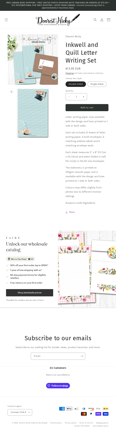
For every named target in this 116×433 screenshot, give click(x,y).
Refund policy (56, 423)
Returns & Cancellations (58, 375)
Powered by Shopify (39, 423)
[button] (6, 19)
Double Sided (76, 84)
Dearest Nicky (25, 423)
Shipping (70, 73)
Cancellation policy (100, 426)
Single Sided (97, 84)
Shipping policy (102, 423)
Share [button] (72, 212)
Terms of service (86, 423)
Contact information (82, 426)
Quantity (69, 91)
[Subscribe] (81, 356)
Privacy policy (70, 423)
